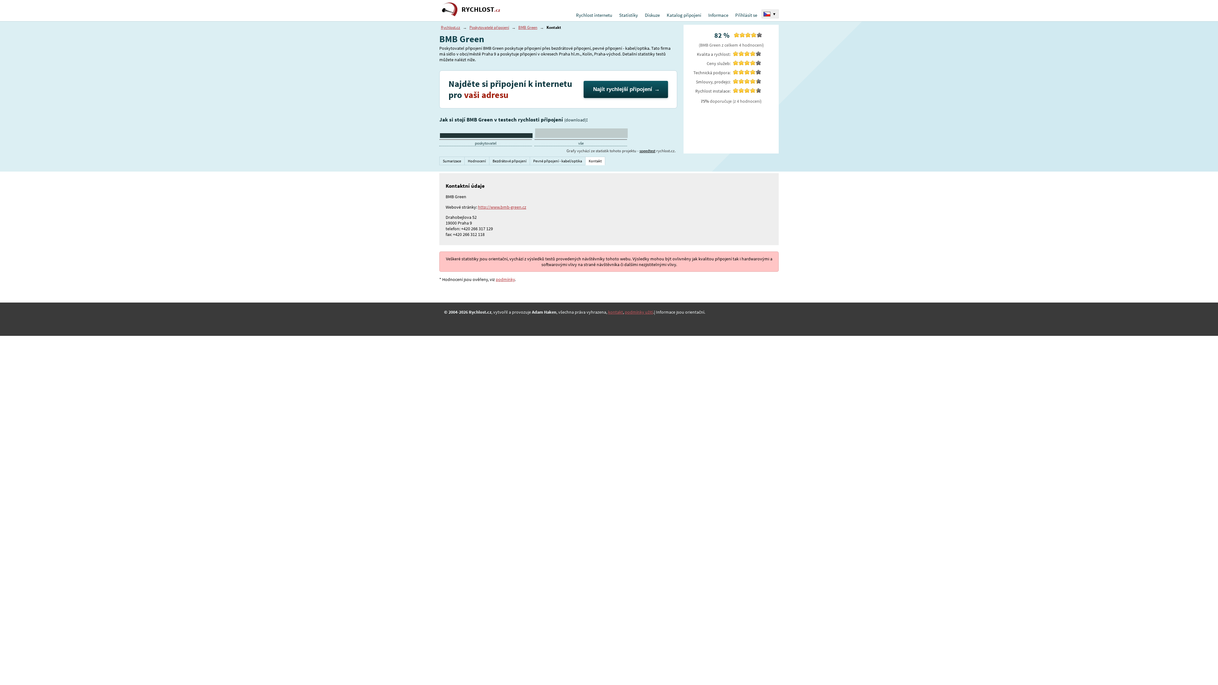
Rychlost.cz (450, 27)
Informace (718, 15)
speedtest (647, 150)
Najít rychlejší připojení (622, 89)
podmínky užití (639, 312)
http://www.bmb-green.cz (502, 207)
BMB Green (527, 27)
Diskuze (652, 15)
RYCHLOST (481, 9)
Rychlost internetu (594, 15)
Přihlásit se (746, 15)
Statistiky (628, 15)
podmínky (505, 279)
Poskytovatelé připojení (489, 27)
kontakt (615, 312)
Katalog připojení (684, 15)
